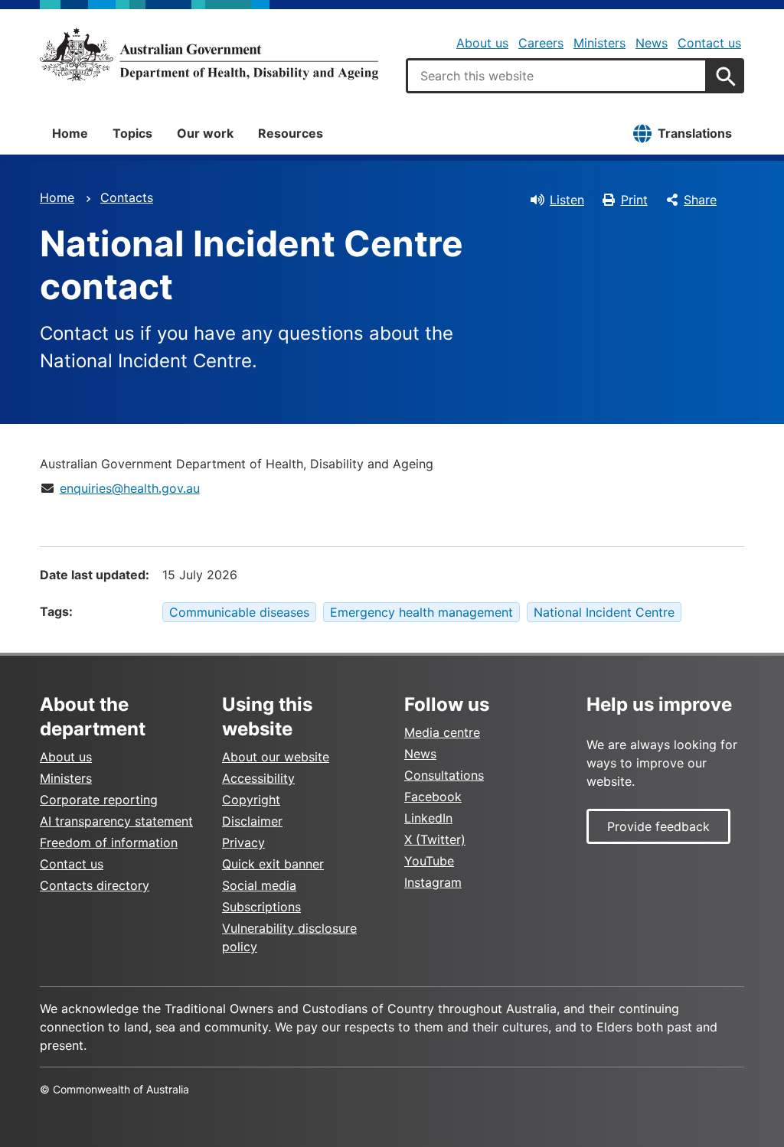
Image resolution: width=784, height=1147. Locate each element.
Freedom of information (109, 842)
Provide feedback (658, 826)
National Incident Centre (604, 612)
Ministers (599, 43)
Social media (259, 885)
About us (482, 43)
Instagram (433, 882)
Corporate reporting (99, 799)
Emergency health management (421, 612)
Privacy (243, 842)
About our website (275, 756)
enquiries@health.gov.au (130, 488)
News (651, 43)
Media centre (442, 732)
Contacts (126, 197)
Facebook (433, 796)
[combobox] (556, 75)
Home (70, 133)
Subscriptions (261, 906)
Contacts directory (94, 885)
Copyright (251, 799)
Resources (290, 133)
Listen (567, 199)
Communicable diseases (239, 612)
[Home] (209, 54)
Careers (541, 43)
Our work (205, 133)
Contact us (709, 43)
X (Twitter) (435, 839)
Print (634, 199)
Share (700, 199)
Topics (132, 133)
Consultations (444, 775)
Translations (695, 133)
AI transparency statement (116, 821)
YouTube (429, 860)
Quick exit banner (273, 864)
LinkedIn (428, 818)
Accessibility (258, 778)
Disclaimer (252, 821)
